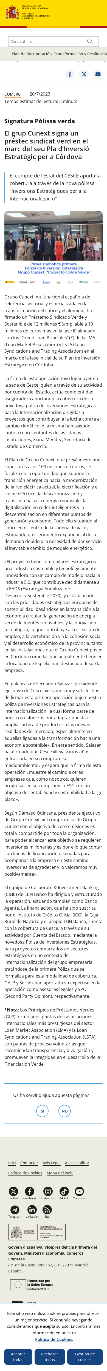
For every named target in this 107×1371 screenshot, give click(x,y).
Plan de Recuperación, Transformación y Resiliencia (59, 53)
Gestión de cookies (85, 1357)
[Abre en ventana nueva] (31, 1284)
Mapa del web (60, 1172)
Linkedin (32, 1216)
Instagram (48, 1198)
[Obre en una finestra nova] (70, 74)
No (66, 1111)
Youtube (79, 1198)
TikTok (64, 1198)
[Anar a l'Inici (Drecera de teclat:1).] (28, 11)
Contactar (29, 1162)
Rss (47, 1216)
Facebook (29, 1198)
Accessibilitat (77, 1162)
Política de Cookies (25, 1172)
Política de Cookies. (54, 1339)
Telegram (14, 1216)
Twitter (13, 1198)
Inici (12, 1162)
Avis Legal (52, 1162)
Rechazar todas (49, 1357)
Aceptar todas (18, 1357)
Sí (45, 1111)
